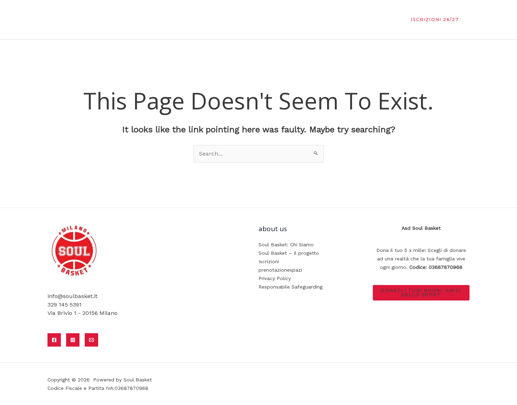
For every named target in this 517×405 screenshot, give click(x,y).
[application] (352, 19)
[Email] (91, 340)
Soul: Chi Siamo (228, 19)
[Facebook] (54, 340)
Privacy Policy (274, 278)
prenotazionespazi (280, 270)
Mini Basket (276, 19)
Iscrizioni (268, 261)
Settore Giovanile (326, 19)
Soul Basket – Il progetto (288, 253)
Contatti (377, 19)
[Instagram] (72, 340)
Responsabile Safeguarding (290, 287)
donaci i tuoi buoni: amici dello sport (421, 292)
